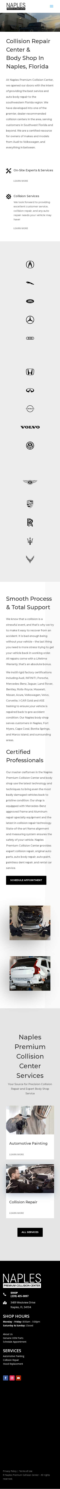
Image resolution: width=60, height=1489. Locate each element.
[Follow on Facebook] (5, 1378)
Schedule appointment (26, 880)
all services (30, 1232)
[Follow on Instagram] (12, 1378)
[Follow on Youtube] (18, 1378)
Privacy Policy (10, 1471)
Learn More (20, 180)
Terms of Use (25, 1471)
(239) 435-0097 (19, 1296)
